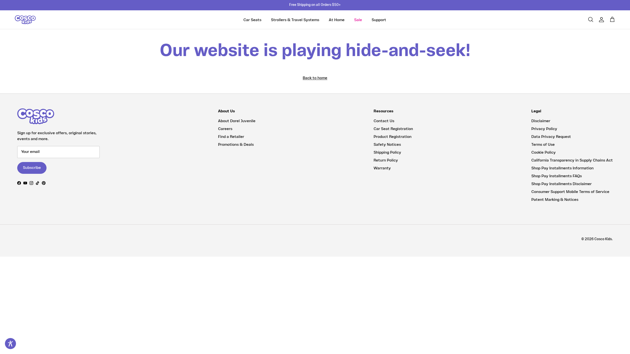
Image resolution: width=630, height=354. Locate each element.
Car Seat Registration (393, 129)
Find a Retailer (231, 137)
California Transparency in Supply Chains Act (572, 160)
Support (379, 20)
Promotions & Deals (236, 145)
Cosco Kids (603, 239)
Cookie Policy (543, 153)
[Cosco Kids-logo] (25, 19)
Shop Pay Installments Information (562, 168)
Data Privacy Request (551, 137)
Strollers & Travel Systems (295, 20)
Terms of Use (543, 145)
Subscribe (32, 168)
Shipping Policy (387, 153)
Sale (358, 20)
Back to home (315, 78)
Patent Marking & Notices (554, 200)
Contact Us (384, 121)
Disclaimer (540, 121)
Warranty (382, 168)
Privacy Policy (544, 129)
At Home (337, 20)
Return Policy (386, 160)
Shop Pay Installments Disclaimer (561, 184)
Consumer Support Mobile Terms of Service (570, 192)
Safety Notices (387, 145)
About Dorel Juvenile (236, 121)
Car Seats (252, 20)
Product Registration (392, 137)
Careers (225, 129)
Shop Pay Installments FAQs (556, 176)
